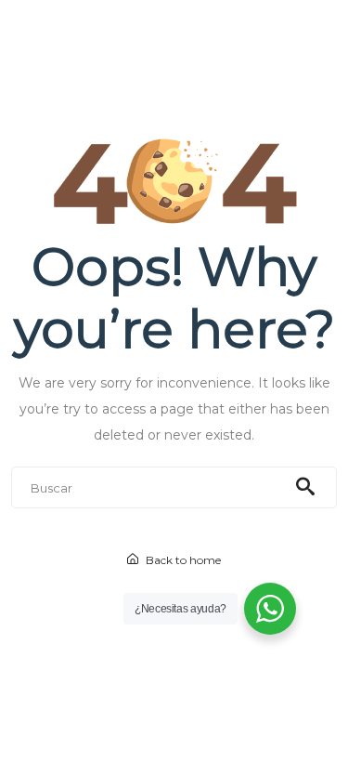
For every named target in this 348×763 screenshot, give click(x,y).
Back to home (182, 560)
